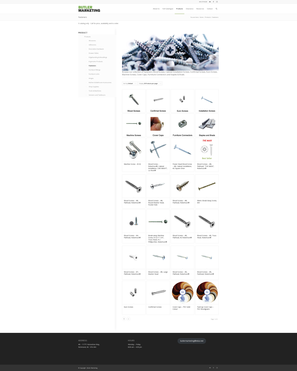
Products (87, 37)
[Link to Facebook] (213, 1)
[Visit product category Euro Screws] (182, 100)
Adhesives (92, 45)
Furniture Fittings (94, 70)
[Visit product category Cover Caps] (158, 125)
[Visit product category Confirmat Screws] (158, 100)
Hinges (91, 78)
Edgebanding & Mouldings (98, 57)
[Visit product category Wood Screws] (133, 100)
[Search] (216, 9)
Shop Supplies (94, 87)
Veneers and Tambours (97, 95)
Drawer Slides (94, 53)
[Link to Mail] (210, 1)
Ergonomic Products (96, 61)
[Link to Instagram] (217, 1)
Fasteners (92, 66)
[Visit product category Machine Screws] (133, 125)
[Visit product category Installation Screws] (207, 100)
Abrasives (92, 41)
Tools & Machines (95, 91)
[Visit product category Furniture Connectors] (182, 125)
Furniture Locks (94, 74)
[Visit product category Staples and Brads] (207, 125)
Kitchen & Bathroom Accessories (100, 82)
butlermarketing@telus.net (191, 341)
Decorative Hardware (96, 49)
